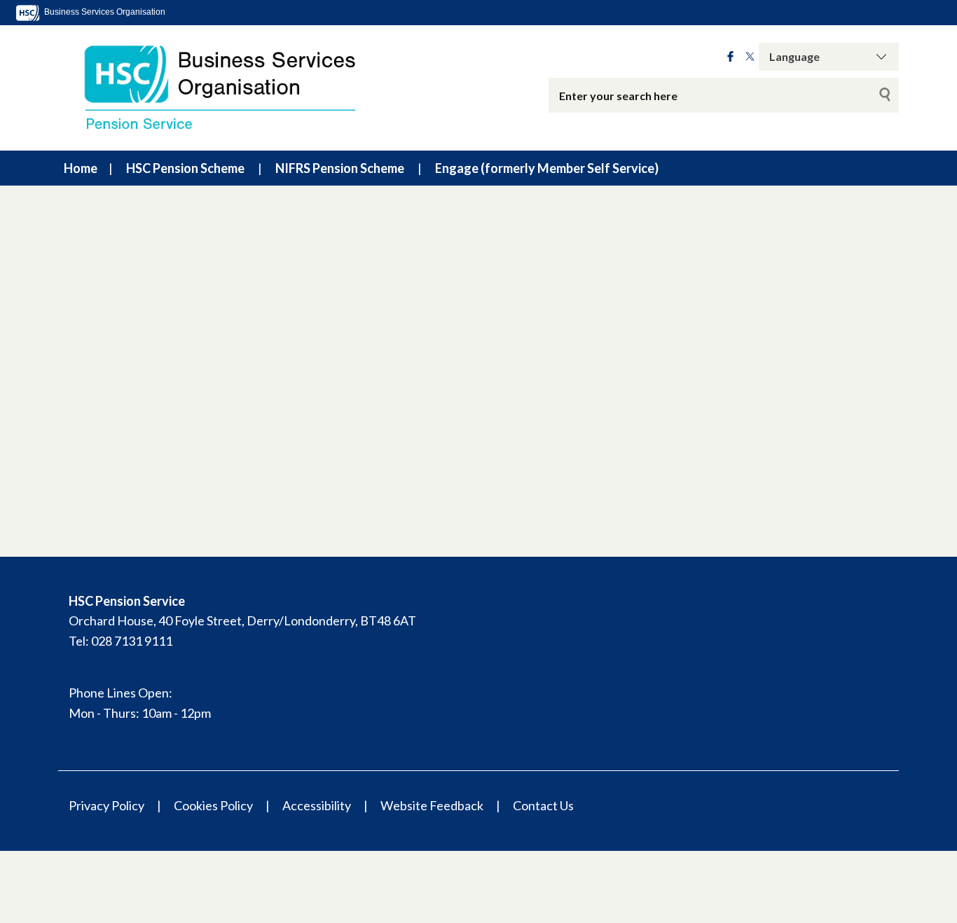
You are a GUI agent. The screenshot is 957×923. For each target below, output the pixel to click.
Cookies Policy (213, 805)
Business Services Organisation (103, 12)
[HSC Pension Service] (233, 88)
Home (80, 168)
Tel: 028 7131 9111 (120, 640)
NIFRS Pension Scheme (339, 168)
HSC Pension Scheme (185, 168)
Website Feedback (431, 805)
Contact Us (543, 805)
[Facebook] (730, 56)
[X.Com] (750, 56)
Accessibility (316, 805)
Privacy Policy (106, 805)
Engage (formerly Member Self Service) (547, 168)
